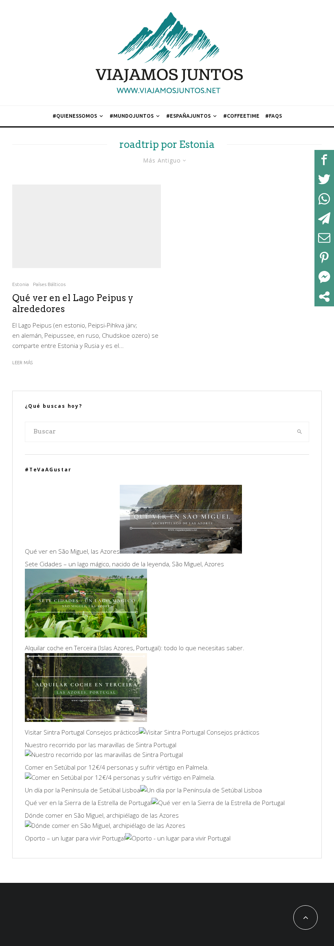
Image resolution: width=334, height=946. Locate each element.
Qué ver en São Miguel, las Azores (72, 551)
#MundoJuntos (132, 116)
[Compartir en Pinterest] (324, 257)
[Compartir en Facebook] (324, 159)
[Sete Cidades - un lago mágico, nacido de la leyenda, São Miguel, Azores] (86, 635)
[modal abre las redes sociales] (324, 296)
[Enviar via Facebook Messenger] (324, 277)
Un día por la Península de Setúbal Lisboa (82, 790)
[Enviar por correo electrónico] (324, 238)
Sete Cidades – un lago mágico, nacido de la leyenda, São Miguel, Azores (124, 564)
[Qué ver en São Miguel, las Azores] (181, 551)
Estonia (20, 284)
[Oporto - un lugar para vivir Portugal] (178, 838)
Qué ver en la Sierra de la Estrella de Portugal (88, 803)
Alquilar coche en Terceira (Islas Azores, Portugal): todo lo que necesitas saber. (134, 648)
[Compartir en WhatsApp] (324, 199)
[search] (299, 432)
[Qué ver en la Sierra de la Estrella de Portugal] (218, 803)
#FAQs (273, 116)
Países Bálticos (49, 284)
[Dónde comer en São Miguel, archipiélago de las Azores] (105, 825)
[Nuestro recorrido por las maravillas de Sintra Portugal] (104, 754)
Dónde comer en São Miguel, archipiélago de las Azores (102, 815)
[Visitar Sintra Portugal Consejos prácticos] (199, 732)
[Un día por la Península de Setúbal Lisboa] (201, 790)
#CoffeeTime (241, 116)
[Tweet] (324, 179)
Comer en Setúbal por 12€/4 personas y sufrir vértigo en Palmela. (117, 767)
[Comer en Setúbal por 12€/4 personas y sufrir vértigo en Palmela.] (120, 777)
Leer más (22, 362)
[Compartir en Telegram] (324, 218)
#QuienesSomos (75, 116)
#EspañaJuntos (188, 116)
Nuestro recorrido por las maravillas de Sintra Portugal (100, 745)
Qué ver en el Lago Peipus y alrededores (72, 303)
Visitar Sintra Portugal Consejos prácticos (82, 732)
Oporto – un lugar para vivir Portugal (75, 838)
